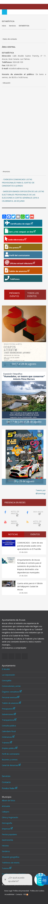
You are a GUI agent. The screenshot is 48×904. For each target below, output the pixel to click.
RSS (25, 894)
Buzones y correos (10, 759)
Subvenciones (8, 714)
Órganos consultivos (11, 691)
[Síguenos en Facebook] (33, 2)
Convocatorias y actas (11, 686)
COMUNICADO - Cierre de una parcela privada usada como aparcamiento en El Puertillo (30, 545)
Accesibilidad (9, 894)
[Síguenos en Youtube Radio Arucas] (44, 2)
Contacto (6, 782)
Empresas (6, 828)
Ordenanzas (7, 737)
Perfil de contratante (10, 754)
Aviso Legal (8, 891)
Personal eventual (9, 697)
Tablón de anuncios (10, 703)
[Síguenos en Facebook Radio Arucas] (36, 2)
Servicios (6, 776)
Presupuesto (7, 709)
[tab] (13, 534)
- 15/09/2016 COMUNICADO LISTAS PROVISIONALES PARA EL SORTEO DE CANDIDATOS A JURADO (18, 182)
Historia (5, 845)
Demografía (7, 823)
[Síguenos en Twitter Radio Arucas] (40, 2)
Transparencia (8, 720)
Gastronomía (7, 840)
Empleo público (8, 748)
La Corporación (8, 675)
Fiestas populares (9, 834)
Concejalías (6, 680)
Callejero (5, 811)
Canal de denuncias (10, 765)
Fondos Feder (8, 788)
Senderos (6, 851)
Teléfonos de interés (10, 862)
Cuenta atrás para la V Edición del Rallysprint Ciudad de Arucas (30, 586)
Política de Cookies (37, 891)
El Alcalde (6, 669)
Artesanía (6, 806)
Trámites (6, 742)
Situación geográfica (10, 857)
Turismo (5, 868)
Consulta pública (9, 725)
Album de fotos (8, 800)
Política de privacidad (21, 891)
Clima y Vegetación (10, 817)
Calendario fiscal (9, 731)
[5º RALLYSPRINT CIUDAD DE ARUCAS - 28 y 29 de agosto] (24, 457)
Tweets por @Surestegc (41, 492)
